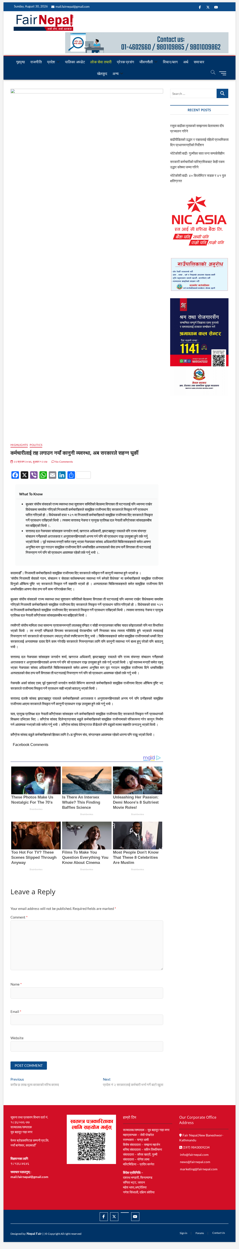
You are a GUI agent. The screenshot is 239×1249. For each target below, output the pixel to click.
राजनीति (36, 62)
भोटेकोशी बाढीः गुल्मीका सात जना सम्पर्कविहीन (197, 153)
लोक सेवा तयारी (101, 62)
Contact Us (218, 1232)
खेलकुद (102, 73)
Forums (200, 1233)
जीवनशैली (146, 62)
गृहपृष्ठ (20, 62)
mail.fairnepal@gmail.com (73, 6)
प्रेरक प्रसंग (125, 62)
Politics (36, 445)
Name (16, 984)
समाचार (199, 62)
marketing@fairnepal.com (199, 1169)
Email (16, 1011)
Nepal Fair (34, 1233)
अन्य (115, 73)
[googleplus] (125, 1212)
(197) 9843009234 (196, 1147)
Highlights (19, 445)
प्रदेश (51, 62)
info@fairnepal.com (194, 1155)
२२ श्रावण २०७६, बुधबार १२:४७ (30, 461)
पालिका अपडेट (75, 62)
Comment (19, 917)
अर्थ (185, 62)
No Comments (63, 461)
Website (17, 1038)
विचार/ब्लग (170, 62)
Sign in (183, 1233)
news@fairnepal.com (195, 1162)
